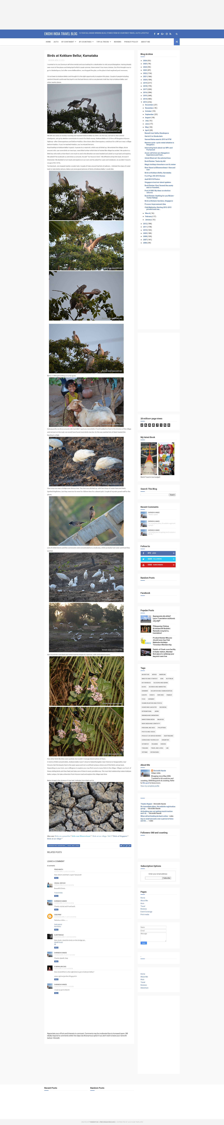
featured (160, 695)
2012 (145, 224)
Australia (169, 678)
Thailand (145, 748)
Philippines (162, 727)
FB (55, 944)
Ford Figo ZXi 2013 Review (155, 176)
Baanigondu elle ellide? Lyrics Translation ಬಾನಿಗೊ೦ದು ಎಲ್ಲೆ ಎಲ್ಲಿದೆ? (164, 618)
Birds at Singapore (120, 836)
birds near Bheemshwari (81, 836)
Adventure (145, 674)
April (147, 130)
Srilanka (155, 744)
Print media (145, 914)
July (147, 121)
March (147, 213)
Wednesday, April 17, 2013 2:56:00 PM (65, 917)
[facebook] (155, 34)
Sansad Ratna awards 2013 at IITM (158, 139)
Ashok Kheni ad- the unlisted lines (158, 158)
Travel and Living (73, 845)
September (149, 114)
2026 (145, 61)
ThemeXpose (93, 1122)
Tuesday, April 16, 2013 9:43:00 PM (64, 903)
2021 (145, 76)
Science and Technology (150, 740)
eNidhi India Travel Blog (60, 33)
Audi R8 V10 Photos (152, 179)
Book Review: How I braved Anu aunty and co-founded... (159, 186)
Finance (169, 695)
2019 (145, 83)
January (148, 220)
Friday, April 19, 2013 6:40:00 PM (63, 968)
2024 (145, 67)
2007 (145, 240)
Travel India (58, 893)
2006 (145, 243)
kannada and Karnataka (56, 845)
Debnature (58, 924)
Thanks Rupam (146, 804)
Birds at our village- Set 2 (102, 836)
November (149, 108)
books (144, 687)
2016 (145, 92)
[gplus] (162, 34)
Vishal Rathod (60, 883)
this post (146, 783)
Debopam (57, 915)
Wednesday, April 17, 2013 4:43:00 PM (65, 937)
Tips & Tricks (102, 42)
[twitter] (158, 34)
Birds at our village (54, 839)
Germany (151, 699)
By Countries (85, 42)
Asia (161, 678)
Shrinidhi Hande (60, 901)
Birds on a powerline (62, 836)
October (148, 111)
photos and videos (148, 732)
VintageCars (154, 752)
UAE (167, 748)
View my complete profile (150, 786)
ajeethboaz (59, 935)
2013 (145, 102)
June (147, 124)
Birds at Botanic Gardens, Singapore (159, 201)
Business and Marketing (157, 687)
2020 (145, 80)
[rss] (170, 34)
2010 (145, 230)
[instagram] (166, 34)
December (149, 105)
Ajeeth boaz (58, 942)
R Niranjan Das (60, 966)
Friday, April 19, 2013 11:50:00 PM (64, 986)
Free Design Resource (107, 1122)
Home (48, 42)
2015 (145, 96)
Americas (162, 674)
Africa (154, 674)
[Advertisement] (14, 14)
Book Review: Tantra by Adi (155, 161)
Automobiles (146, 682)
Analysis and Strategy (150, 678)
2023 (145, 70)
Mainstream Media (148, 719)
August (148, 117)
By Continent (67, 42)
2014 (145, 99)
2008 (145, 236)
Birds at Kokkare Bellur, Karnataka (158, 173)
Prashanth (58, 869)
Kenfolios (57, 926)
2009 (145, 233)
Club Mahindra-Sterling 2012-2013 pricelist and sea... (158, 208)
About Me (145, 42)
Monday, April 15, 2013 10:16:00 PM (64, 871)
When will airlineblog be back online (154, 816)
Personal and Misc (148, 727)
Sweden (163, 744)
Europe (144, 695)
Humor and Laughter (149, 707)
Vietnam (144, 752)
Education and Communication (161, 691)
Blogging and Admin (161, 682)
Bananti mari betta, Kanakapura (157, 133)
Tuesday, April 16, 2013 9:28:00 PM (64, 885)
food (143, 699)
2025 (145, 64)
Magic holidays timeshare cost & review (160, 164)
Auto (56, 42)
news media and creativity (151, 723)
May (147, 127)
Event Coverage (146, 912)
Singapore (165, 740)
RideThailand (168, 736)
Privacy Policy (131, 42)
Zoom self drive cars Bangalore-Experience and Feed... (157, 154)
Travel (143, 906)
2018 (145, 86)
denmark (145, 691)
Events (152, 695)
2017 (145, 89)
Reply (56, 878)
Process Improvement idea (155, 204)
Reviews (117, 42)
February (148, 216)
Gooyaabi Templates (135, 1122)
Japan (156, 711)
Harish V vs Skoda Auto (154, 136)
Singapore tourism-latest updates (158, 182)
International (147, 711)
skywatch (145, 744)
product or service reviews (151, 736)
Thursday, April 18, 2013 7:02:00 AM (64, 955)
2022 (145, 73)
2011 (145, 227)
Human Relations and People (152, 703)
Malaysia (160, 719)
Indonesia (162, 707)
